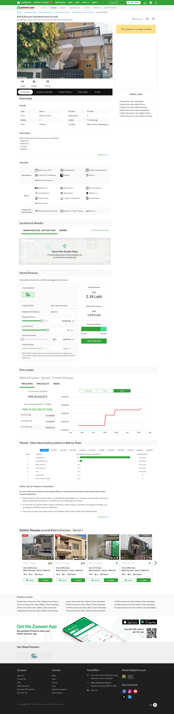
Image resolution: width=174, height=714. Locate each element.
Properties (26, 2)
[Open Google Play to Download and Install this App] (148, 624)
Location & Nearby (44, 92)
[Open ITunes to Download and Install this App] (131, 624)
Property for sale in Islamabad (131, 101)
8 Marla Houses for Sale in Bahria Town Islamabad (85, 604)
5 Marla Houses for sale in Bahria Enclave (136, 116)
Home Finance (65, 92)
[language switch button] (145, 2)
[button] (62, 305)
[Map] (46, 558)
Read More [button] (102, 155)
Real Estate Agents (59, 689)
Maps (77, 2)
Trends (97, 92)
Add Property (57, 693)
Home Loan (138, 19)
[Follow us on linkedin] (130, 699)
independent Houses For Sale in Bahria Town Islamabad (38, 611)
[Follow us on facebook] (125, 693)
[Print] (147, 19)
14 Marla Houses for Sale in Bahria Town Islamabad (134, 604)
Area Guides (60, 2)
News (54, 679)
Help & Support (23, 686)
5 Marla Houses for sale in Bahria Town (135, 113)
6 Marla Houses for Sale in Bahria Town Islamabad (36, 607)
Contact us (21, 679)
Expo (54, 686)
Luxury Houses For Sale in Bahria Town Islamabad (85, 601)
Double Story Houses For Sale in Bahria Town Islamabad (38, 601)
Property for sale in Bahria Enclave (133, 107)
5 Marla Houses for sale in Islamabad (134, 110)
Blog (70, 2)
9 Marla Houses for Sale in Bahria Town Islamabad (85, 611)
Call (46, 580)
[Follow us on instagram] (130, 693)
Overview (25, 92)
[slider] (42, 321)
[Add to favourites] (51, 558)
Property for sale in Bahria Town (132, 104)
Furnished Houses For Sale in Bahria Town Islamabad (135, 607)
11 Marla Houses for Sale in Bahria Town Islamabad (86, 607)
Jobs (19, 682)
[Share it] (49, 558)
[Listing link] (38, 559)
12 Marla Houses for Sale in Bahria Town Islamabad (134, 601)
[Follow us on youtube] (136, 693)
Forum (54, 682)
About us (20, 675)
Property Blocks (43, 2)
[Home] (18, 2)
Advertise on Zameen (25, 689)
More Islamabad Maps (100, 230)
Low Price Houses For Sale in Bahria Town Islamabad (37, 604)
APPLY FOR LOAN (94, 341)
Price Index (83, 92)
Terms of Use (22, 693)
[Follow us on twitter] (125, 699)
